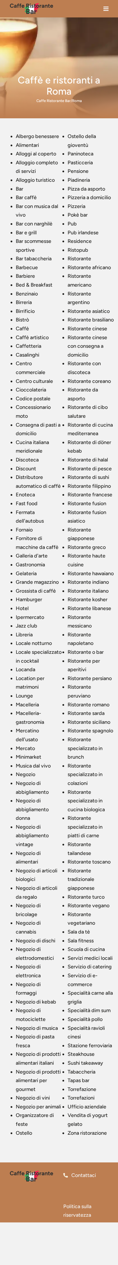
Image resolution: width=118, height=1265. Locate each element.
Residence (80, 241)
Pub (72, 224)
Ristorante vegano (88, 905)
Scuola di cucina (86, 949)
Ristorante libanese (89, 608)
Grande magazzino (37, 582)
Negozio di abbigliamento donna (32, 809)
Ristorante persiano (90, 678)
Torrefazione (82, 1089)
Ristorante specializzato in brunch (85, 748)
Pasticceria (80, 162)
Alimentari (27, 145)
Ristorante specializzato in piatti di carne (85, 827)
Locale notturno (34, 643)
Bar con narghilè (34, 224)
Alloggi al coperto (36, 154)
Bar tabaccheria (34, 258)
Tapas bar (78, 1080)
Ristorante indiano (88, 582)
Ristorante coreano (89, 381)
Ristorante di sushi (88, 477)
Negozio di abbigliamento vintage (32, 836)
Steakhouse (81, 1054)
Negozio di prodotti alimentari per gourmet (38, 1080)
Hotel (22, 608)
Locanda (25, 669)
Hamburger (29, 599)
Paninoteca (80, 154)
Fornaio (24, 530)
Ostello (24, 1133)
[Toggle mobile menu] (106, 10)
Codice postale (33, 398)
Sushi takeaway (85, 1063)
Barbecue (27, 267)
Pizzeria (76, 206)
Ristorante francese (90, 494)
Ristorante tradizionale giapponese (81, 879)
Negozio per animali (38, 1107)
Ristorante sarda (86, 713)
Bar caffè (26, 197)
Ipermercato (30, 617)
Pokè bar (78, 215)
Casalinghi (27, 355)
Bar (19, 189)
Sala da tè (79, 932)
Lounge (24, 696)
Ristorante (79, 258)
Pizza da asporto (86, 189)
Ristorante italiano (88, 591)
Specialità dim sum (89, 1010)
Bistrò (22, 320)
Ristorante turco (86, 897)
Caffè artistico (32, 337)
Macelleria (27, 705)
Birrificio (25, 311)
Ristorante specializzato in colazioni (85, 774)
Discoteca (27, 460)
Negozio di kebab (36, 1002)
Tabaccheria (81, 1072)
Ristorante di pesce (90, 468)
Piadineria (79, 180)
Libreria (24, 634)
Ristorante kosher (87, 599)
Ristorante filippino (89, 486)
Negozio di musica (37, 1028)
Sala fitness (81, 941)
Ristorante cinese (87, 328)
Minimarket (28, 757)
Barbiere (25, 276)
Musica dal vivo (33, 766)
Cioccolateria (31, 390)
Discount (26, 468)
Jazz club (26, 626)
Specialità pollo (85, 1019)
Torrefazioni (81, 1098)
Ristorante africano (89, 267)
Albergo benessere (37, 136)
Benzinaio (27, 294)
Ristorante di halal (88, 460)
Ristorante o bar (86, 652)
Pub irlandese (83, 232)
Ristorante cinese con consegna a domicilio (87, 346)
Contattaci (83, 1175)
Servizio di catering (90, 967)
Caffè (22, 328)
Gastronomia (30, 564)
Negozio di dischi (35, 941)
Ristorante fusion (87, 503)
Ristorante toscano (89, 862)
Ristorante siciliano (89, 722)
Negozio (25, 774)
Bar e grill (26, 232)
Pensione (78, 171)
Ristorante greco (87, 547)
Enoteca (25, 494)
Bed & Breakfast (34, 285)
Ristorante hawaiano (91, 573)
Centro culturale (34, 381)
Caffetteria (28, 346)
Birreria (24, 302)
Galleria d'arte (32, 556)
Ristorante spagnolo (90, 731)
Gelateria (26, 573)
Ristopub (78, 250)
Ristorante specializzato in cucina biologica (86, 801)
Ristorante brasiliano (91, 320)
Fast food (27, 503)
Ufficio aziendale (87, 1107)
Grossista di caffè (36, 591)
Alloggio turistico (35, 180)
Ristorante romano (88, 705)
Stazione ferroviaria (90, 1045)
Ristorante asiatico (89, 311)
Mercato (25, 748)
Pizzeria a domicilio (89, 197)
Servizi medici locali (90, 958)
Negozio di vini (33, 1098)
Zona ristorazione (87, 1133)
